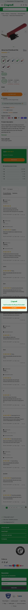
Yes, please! (14, 307)
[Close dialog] (26, 299)
